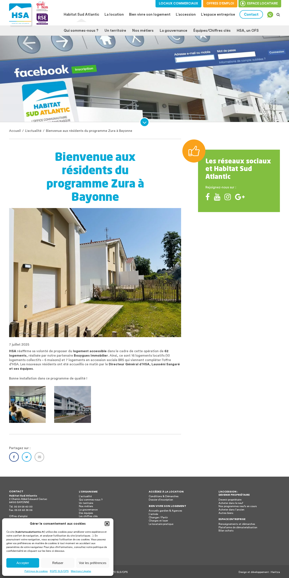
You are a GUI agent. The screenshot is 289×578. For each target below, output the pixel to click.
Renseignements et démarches (237, 524)
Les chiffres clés (88, 516)
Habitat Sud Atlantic (81, 14)
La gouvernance (173, 30)
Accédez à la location (166, 491)
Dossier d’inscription (161, 499)
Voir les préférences (92, 563)
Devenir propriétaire (230, 499)
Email (39, 457)
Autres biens (226, 513)
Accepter (23, 563)
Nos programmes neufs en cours (238, 506)
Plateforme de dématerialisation (238, 527)
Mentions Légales (81, 571)
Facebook (14, 457)
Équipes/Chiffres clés (212, 30)
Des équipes (86, 513)
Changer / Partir (158, 517)
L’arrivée (153, 514)
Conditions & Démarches (164, 496)
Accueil (15, 130)
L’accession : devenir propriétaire (234, 493)
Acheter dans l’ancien (231, 509)
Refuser (57, 563)
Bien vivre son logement (150, 14)
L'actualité (33, 130)
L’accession (186, 14)
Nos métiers (143, 30)
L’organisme (88, 491)
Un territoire (115, 30)
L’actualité (85, 496)
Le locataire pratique (161, 524)
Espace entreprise (232, 519)
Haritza (275, 572)
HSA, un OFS (248, 30)
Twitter (27, 457)
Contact (251, 14)
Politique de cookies (36, 571)
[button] (107, 523)
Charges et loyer (158, 520)
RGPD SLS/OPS (59, 571)
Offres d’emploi (18, 516)
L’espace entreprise (218, 14)
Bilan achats (226, 530)
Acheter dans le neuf (231, 503)
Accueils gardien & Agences (165, 510)
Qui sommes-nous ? (81, 30)
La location (113, 14)
